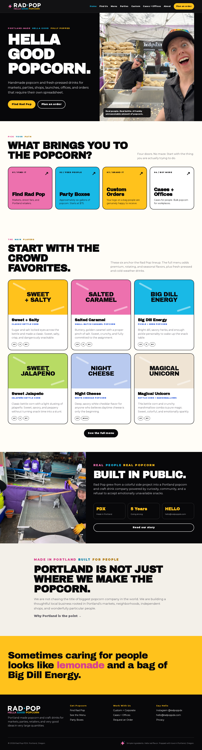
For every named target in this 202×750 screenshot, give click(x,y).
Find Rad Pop (22, 104)
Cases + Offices (152, 6)
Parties (124, 6)
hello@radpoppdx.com (175, 514)
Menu (114, 6)
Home (93, 6)
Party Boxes (76, 719)
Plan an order (184, 6)
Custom (135, 6)
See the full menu (101, 433)
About (167, 6)
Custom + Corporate (124, 710)
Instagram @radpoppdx (169, 710)
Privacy (160, 719)
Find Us (103, 6)
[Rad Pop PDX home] (24, 6)
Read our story (144, 527)
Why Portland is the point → (57, 616)
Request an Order (123, 719)
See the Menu (78, 715)
